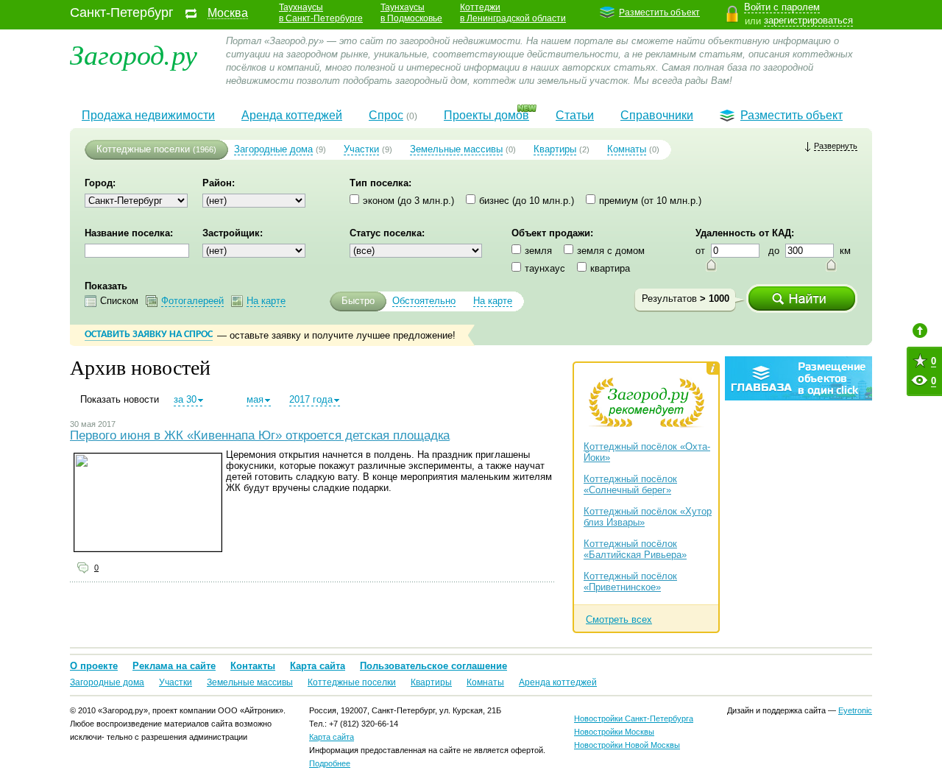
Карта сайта (317, 665)
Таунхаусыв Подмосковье (411, 13)
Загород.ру (133, 53)
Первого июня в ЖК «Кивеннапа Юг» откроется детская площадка (260, 435)
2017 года (311, 399)
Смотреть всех (619, 619)
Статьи (575, 115)
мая (255, 399)
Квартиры (555, 149)
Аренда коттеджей (291, 115)
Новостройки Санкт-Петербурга (633, 718)
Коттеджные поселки (143, 149)
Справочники (656, 115)
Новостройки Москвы (614, 731)
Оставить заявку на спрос (149, 334)
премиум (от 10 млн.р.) (650, 200)
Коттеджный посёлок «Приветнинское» (630, 582)
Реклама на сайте (174, 665)
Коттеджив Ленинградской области (513, 13)
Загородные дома (273, 149)
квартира (610, 268)
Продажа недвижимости (148, 115)
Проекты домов (486, 115)
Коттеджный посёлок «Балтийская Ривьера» (635, 549)
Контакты (252, 665)
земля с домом (611, 250)
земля (538, 250)
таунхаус (545, 268)
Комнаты (626, 149)
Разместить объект (659, 12)
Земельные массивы (456, 149)
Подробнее (329, 763)
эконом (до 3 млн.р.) (408, 200)
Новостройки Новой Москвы (627, 745)
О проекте (94, 665)
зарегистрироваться (808, 20)
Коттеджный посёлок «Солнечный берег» (630, 484)
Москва (228, 13)
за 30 (185, 399)
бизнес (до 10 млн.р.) (526, 200)
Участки (361, 149)
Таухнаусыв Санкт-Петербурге (321, 13)
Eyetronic (855, 710)
